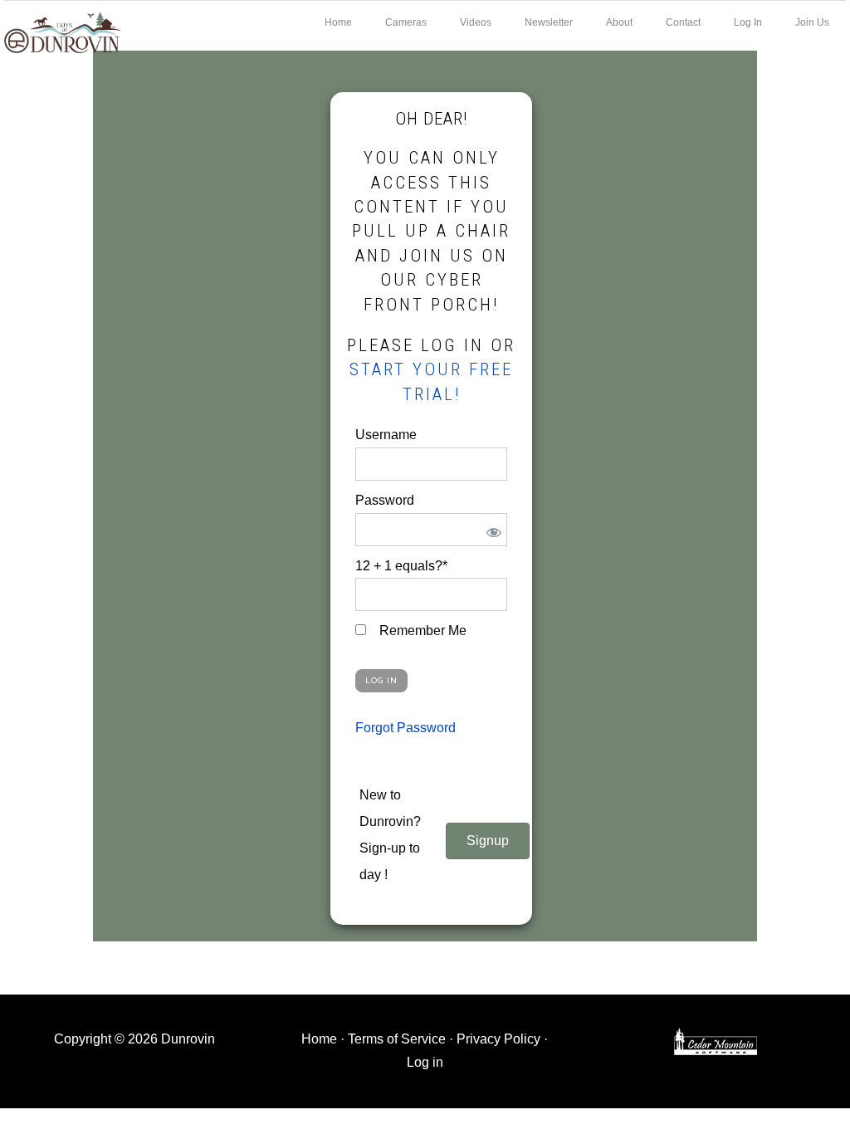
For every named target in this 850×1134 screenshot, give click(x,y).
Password (384, 500)
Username (386, 435)
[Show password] (491, 529)
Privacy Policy (498, 1039)
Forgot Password (405, 728)
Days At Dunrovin (62, 31)
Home (319, 1039)
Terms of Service (397, 1039)
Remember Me (421, 630)
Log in (425, 1062)
